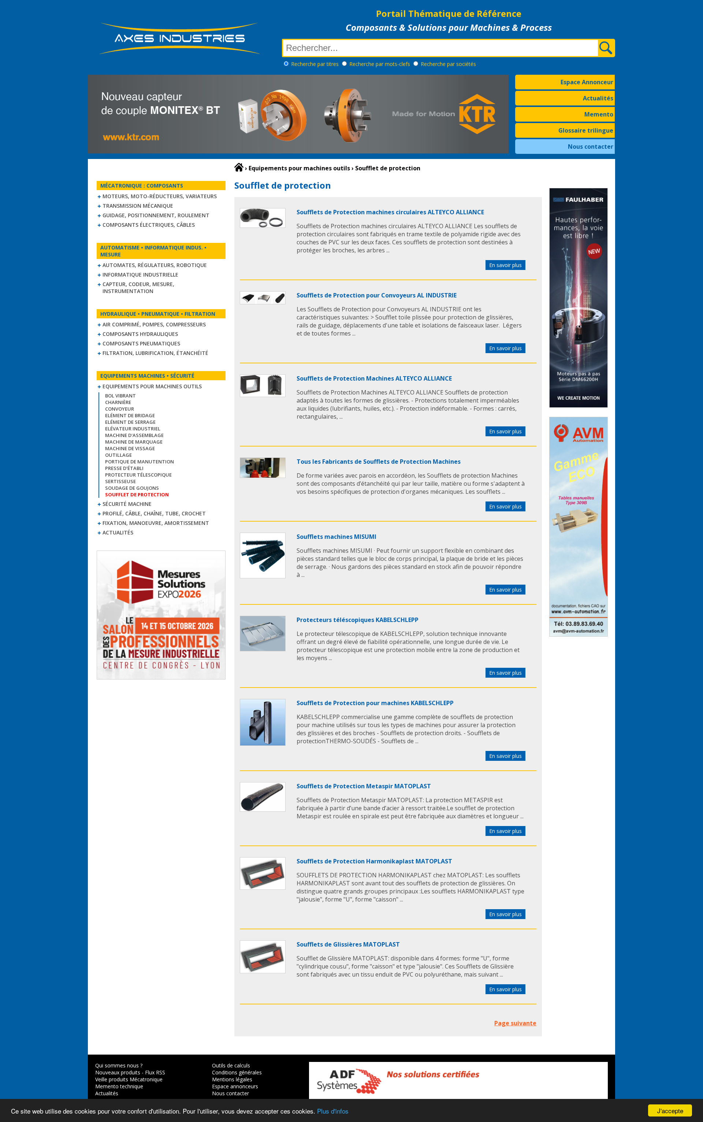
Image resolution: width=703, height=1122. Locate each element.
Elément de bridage (130, 415)
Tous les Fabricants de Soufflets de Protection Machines (379, 462)
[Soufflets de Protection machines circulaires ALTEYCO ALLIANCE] (263, 226)
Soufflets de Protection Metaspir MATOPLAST (364, 786)
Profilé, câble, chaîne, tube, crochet (154, 513)
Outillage (118, 455)
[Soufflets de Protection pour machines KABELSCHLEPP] (263, 744)
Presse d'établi (124, 468)
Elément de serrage (130, 422)
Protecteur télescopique (138, 474)
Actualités (598, 98)
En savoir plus (505, 265)
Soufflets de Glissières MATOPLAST (348, 944)
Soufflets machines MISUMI (336, 537)
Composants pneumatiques (141, 343)
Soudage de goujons (132, 488)
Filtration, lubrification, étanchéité (155, 352)
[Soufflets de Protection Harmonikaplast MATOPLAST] (263, 888)
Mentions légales (232, 1079)
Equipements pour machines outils (152, 386)
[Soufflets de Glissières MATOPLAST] (263, 971)
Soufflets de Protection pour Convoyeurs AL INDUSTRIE (377, 295)
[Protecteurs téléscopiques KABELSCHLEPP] (263, 649)
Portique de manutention (139, 461)
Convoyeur (119, 409)
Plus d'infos (333, 1110)
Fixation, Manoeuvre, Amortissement (156, 522)
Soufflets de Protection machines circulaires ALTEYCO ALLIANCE (390, 212)
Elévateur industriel (132, 428)
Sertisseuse (120, 481)
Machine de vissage (130, 448)
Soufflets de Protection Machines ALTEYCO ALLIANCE (374, 378)
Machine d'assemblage (134, 435)
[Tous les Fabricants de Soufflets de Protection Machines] (263, 476)
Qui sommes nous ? (118, 1065)
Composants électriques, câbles (149, 224)
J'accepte (670, 1110)
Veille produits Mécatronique (129, 1079)
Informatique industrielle (140, 274)
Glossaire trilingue (585, 130)
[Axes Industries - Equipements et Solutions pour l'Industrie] (179, 54)
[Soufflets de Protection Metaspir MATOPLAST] (263, 810)
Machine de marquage (134, 441)
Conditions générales (237, 1072)
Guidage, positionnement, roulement (156, 215)
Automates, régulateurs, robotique (155, 265)
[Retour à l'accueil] (238, 167)
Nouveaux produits (117, 1072)
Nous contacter (590, 146)
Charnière (118, 402)
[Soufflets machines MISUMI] (263, 576)
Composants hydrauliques (140, 333)
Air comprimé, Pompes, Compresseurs (154, 324)
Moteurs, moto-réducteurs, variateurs (160, 196)
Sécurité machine (127, 503)
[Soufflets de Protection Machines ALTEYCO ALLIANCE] (263, 395)
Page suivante (515, 1023)
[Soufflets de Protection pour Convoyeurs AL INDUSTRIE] (263, 302)
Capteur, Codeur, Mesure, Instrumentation (138, 288)
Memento (598, 114)
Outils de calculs (231, 1065)
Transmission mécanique (138, 205)
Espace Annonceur (587, 82)
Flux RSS (155, 1072)
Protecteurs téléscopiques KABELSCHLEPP (358, 620)
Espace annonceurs (235, 1086)
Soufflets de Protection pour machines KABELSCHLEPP (375, 703)
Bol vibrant (120, 395)
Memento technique (119, 1086)
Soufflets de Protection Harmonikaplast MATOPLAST (374, 861)
